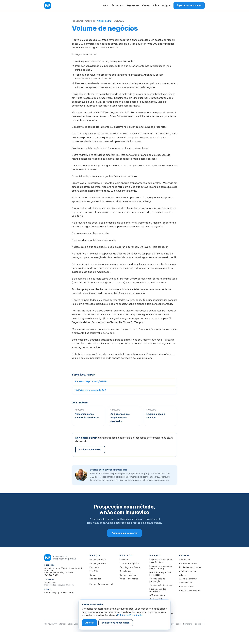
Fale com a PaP (186, 586)
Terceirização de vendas (160, 585)
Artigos (166, 5)
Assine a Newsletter (188, 579)
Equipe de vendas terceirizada (157, 590)
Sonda (92, 575)
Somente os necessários (115, 622)
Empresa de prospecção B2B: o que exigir (160, 567)
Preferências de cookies (194, 624)
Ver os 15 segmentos (128, 579)
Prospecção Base (97, 559)
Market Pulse (95, 579)
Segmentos (132, 5)
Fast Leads (94, 567)
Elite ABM (93, 571)
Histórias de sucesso (188, 563)
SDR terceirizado (157, 595)
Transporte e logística (129, 563)
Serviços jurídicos (127, 575)
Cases (145, 5)
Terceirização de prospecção (157, 580)
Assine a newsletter (90, 449)
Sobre (155, 5)
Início (106, 5)
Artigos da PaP (104, 21)
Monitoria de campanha (190, 567)
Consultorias (125, 571)
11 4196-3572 (50, 582)
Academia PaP (185, 582)
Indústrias (123, 559)
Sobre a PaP (184, 559)
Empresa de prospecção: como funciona (160, 560)
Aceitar (89, 622)
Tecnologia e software (129, 567)
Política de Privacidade (129, 615)
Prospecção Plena (97, 563)
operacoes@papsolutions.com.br (59, 592)
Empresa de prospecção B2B (90, 381)
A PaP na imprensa (187, 571)
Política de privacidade (170, 624)
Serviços (116, 5)
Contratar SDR (155, 599)
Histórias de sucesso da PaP (90, 390)
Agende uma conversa (189, 5)
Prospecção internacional (101, 584)
